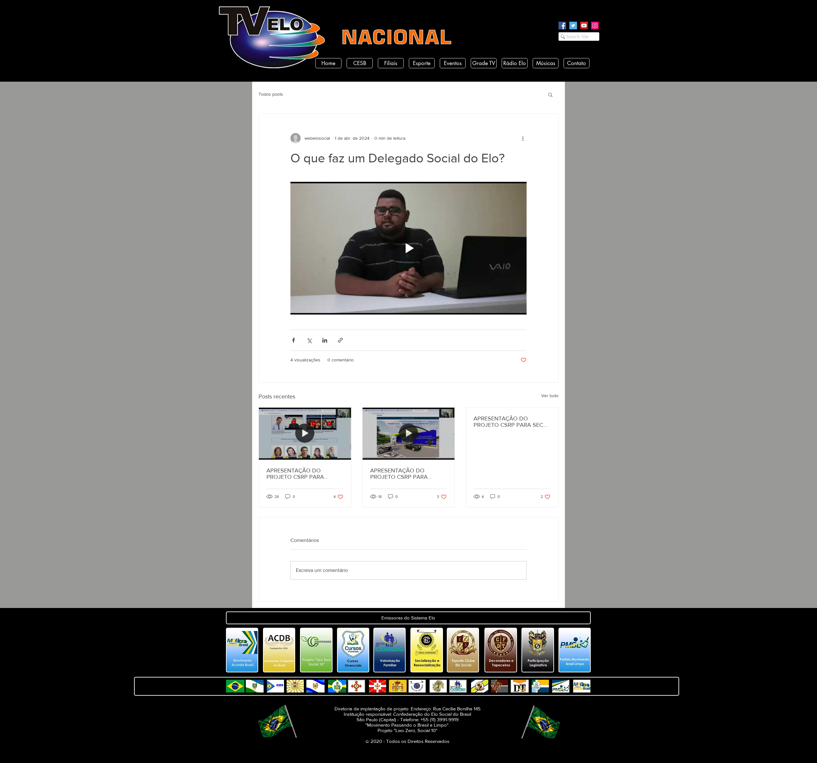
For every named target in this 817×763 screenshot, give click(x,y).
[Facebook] (562, 25)
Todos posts (271, 94)
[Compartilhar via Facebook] (293, 340)
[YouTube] (584, 25)
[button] (550, 94)
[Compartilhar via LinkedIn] (325, 340)
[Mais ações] (523, 138)
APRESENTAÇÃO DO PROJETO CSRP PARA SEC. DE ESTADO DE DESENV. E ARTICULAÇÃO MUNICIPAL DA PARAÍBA (509, 421)
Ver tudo (549, 395)
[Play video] (408, 248)
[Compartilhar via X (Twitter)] (309, 340)
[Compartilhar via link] (340, 340)
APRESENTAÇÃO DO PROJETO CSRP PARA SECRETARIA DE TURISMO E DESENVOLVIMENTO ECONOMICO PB (406, 473)
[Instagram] (595, 25)
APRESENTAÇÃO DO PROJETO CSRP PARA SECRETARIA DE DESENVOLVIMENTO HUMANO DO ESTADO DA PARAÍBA (301, 473)
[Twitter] (573, 25)
